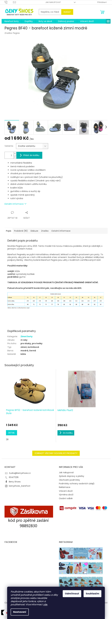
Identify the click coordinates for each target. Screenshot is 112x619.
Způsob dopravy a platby (71, 476)
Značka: (12, 33)
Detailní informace (14, 203)
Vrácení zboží (66, 491)
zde (45, 604)
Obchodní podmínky (69, 479)
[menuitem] (12, 21)
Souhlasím (92, 593)
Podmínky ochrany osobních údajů (76, 483)
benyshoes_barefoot (19, 485)
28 (7, 439)
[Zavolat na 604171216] (9, 2)
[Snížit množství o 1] (14, 157)
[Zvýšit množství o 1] (14, 153)
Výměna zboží (66, 494)
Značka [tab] (44, 230)
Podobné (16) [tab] (21, 230)
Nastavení (19, 612)
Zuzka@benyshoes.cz (20, 473)
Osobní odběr (66, 498)
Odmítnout (72, 593)
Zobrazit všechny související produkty (56, 453)
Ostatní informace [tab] (60, 230)
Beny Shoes (15, 481)
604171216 (14, 477)
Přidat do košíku (31, 155)
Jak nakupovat (53, 2)
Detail (11, 432)
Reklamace (64, 487)
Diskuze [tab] (34, 230)
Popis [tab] (8, 230)
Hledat (67, 11)
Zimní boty (27, 336)
